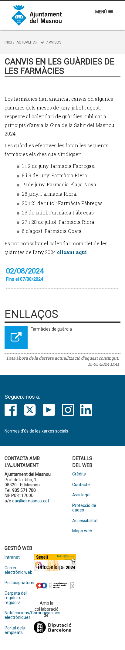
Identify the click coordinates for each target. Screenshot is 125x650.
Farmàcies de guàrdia (51, 329)
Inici (8, 42)
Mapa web (82, 531)
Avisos (55, 42)
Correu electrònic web (18, 570)
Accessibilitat (85, 520)
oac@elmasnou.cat (30, 500)
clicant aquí (72, 252)
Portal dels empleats (15, 630)
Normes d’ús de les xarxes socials (36, 431)
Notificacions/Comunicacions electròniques (19, 615)
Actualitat (26, 42)
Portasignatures (19, 582)
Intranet (12, 557)
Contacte (81, 484)
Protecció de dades (84, 507)
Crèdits (79, 474)
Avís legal (81, 495)
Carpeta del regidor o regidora (16, 598)
